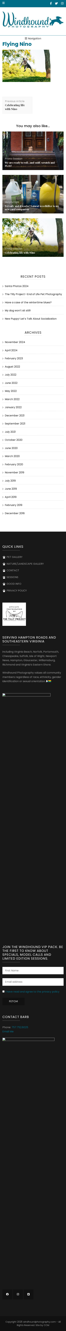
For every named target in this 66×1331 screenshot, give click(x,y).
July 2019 (10, 481)
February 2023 (14, 358)
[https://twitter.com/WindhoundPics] (28, 1294)
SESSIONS (12, 577)
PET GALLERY (14, 557)
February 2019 (13, 505)
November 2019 (14, 472)
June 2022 (11, 383)
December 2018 (15, 513)
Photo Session (13, 159)
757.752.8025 (20, 1027)
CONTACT (13, 570)
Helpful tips (12, 202)
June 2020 (11, 448)
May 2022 (11, 391)
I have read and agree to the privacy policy (32, 991)
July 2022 (10, 375)
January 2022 (13, 407)
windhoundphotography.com (39, 1321)
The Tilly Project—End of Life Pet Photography (33, 294)
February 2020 (14, 464)
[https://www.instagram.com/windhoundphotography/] (18, 1294)
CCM (46, 1325)
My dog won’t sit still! (18, 310)
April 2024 (11, 350)
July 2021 (10, 432)
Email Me (8, 1031)
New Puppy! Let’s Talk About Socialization (31, 319)
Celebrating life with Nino (20, 252)
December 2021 (15, 415)
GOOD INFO (14, 584)
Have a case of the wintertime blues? (28, 302)
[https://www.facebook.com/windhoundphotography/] (7, 1294)
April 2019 (10, 497)
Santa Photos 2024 (17, 286)
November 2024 (15, 342)
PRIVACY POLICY (17, 590)
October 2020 (13, 440)
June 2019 (11, 489)
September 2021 (15, 423)
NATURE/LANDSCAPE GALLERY (25, 564)
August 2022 (12, 366)
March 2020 (12, 456)
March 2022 (12, 399)
